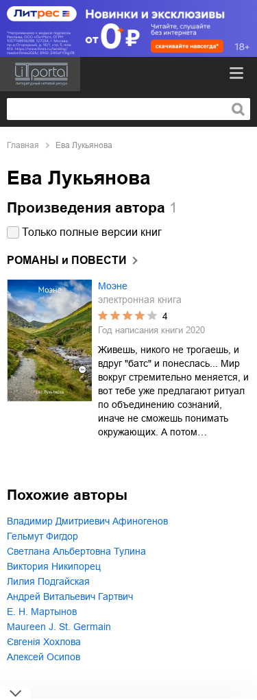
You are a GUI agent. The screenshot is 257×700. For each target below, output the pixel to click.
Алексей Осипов (43, 656)
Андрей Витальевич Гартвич (70, 596)
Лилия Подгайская (48, 581)
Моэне (112, 285)
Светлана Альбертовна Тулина (76, 551)
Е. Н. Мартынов (42, 611)
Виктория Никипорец (54, 566)
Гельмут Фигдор (42, 536)
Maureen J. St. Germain (59, 626)
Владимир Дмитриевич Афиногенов (87, 521)
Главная (23, 145)
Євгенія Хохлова (44, 641)
